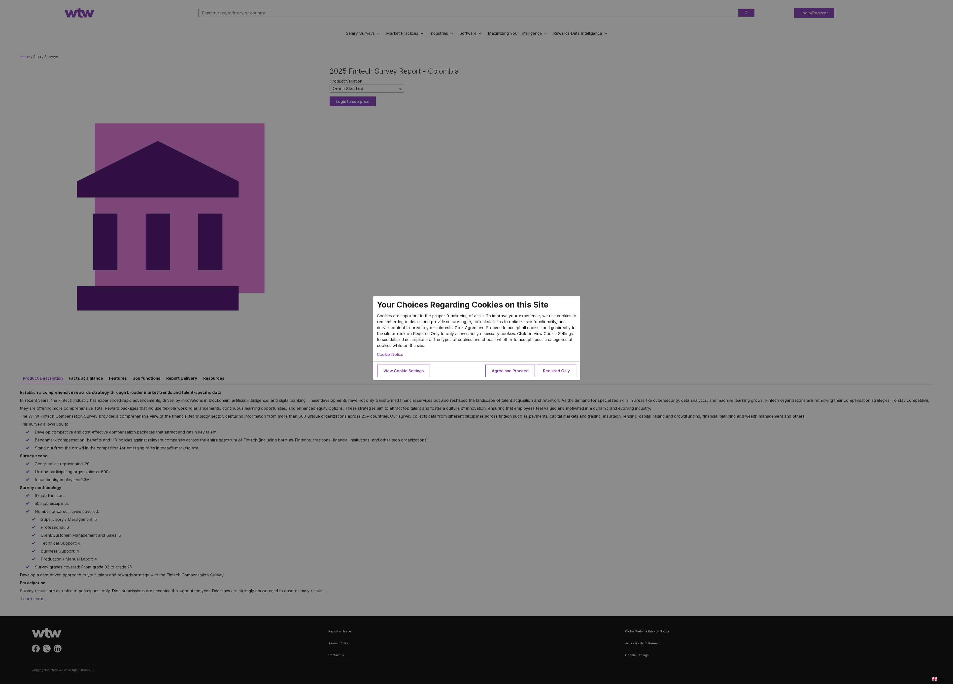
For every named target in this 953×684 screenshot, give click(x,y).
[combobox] (938, 679)
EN (942, 679)
